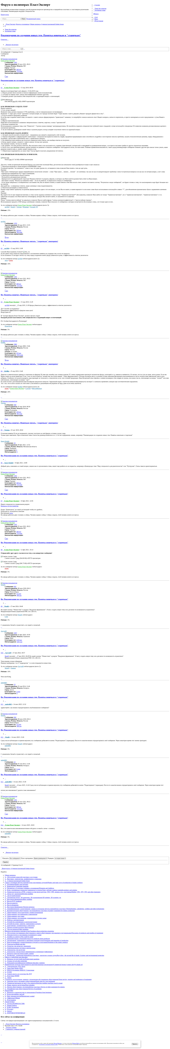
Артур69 (4, 631)
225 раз (18, 353)
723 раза (19, 71)
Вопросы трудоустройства (9, 506)
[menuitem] (99, 8)
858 (15, 405)
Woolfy (13, 207)
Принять (134, 1044)
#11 (2, 704)
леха (6, 260)
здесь (11, 513)
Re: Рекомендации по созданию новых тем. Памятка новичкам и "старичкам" (34, 456)
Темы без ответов (10, 29)
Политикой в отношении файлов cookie (48, 1044)
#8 (1, 550)
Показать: (5, 858)
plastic (11, 260)
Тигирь (19, 207)
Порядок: (51, 858)
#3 (1, 302)
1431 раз (19, 642)
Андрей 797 (34, 207)
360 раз (19, 595)
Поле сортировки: (27, 858)
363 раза (19, 414)
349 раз (18, 69)
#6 (1, 463)
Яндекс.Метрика (57, 1043)
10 (14, 443)
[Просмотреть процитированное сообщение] (16, 305)
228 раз (18, 230)
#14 (2, 825)
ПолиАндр (8, 326)
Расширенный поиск (33, 19)
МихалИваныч (37, 388)
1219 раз (19, 640)
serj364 (7, 207)
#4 (1, 371)
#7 (1, 501)
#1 (1, 87)
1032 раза (20, 355)
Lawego (28, 388)
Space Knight (5, 441)
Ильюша (26, 207)
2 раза (18, 691)
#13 (2, 782)
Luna (6, 616)
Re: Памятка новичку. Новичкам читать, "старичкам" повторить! (29, 241)
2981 (15, 344)
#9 (1, 606)
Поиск (23, 19)
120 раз (18, 412)
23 (14, 684)
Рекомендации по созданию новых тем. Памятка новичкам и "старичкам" (41, 35)
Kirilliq (3, 342)
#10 (2, 653)
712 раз (18, 593)
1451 (15, 62)
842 (15, 586)
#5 (1, 430)
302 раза (19, 232)
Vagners (13, 668)
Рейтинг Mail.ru (76, 1043)
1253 (15, 223)
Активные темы (10, 31)
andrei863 (4, 683)
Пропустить (5, 14)
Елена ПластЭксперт (8, 61)
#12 (2, 737)
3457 (15, 633)
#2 (1, 248)
